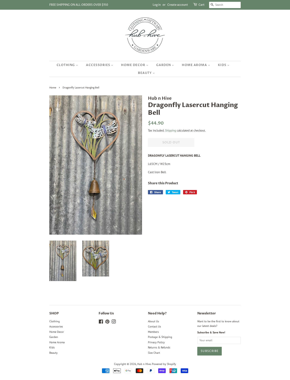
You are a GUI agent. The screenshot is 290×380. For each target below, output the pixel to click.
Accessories (98, 65)
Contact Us (154, 326)
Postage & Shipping (160, 337)
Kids (222, 65)
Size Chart (154, 353)
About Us (153, 321)
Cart (201, 5)
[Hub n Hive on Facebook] (101, 322)
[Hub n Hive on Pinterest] (107, 322)
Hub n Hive (144, 364)
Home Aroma (195, 65)
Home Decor (133, 65)
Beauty (145, 73)
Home (52, 87)
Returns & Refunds (159, 347)
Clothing (66, 65)
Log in (157, 5)
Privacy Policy (156, 342)
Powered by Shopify (164, 364)
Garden (164, 65)
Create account (177, 5)
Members (153, 332)
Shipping (170, 130)
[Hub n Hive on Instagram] (113, 322)
